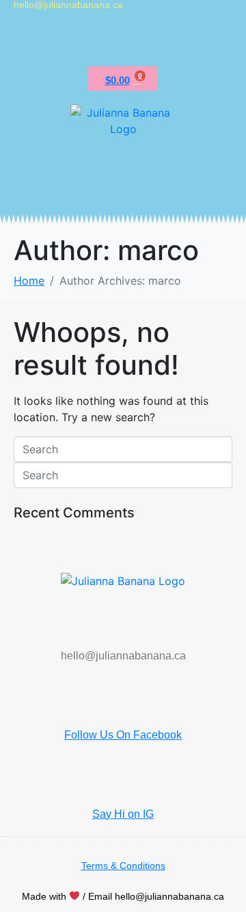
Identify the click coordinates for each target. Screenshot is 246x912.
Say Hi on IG (123, 814)
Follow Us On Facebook (123, 735)
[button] (123, 41)
